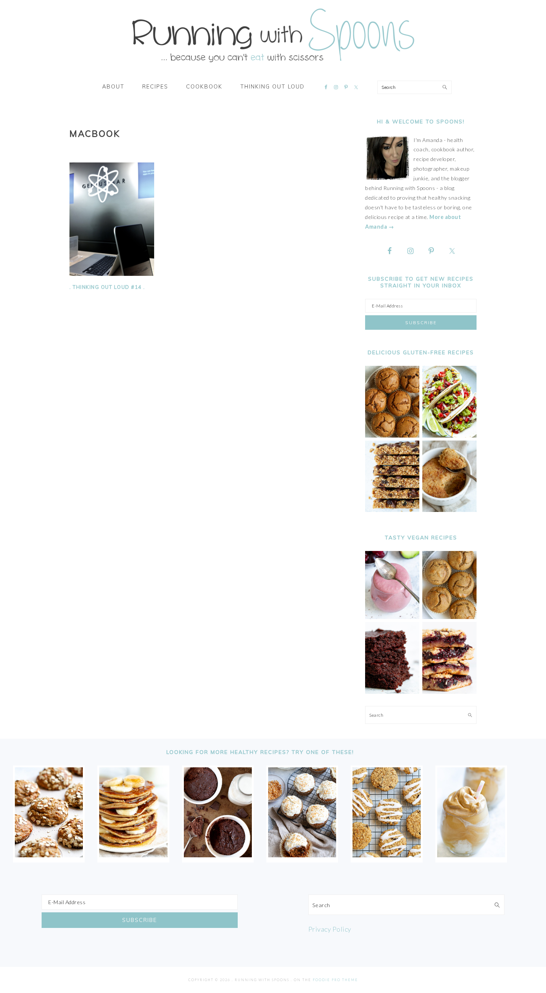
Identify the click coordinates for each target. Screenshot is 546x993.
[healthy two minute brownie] (218, 855)
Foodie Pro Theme (335, 980)
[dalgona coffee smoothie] (471, 855)
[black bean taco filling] (449, 435)
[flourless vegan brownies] (392, 692)
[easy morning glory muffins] (392, 435)
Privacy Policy (329, 929)
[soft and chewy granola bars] (392, 510)
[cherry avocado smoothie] (392, 617)
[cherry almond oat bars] (449, 692)
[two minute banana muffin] (449, 510)
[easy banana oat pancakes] (133, 855)
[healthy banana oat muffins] (49, 855)
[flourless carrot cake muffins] (302, 855)
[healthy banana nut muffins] (449, 617)
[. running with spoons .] (273, 64)
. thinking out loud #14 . (107, 287)
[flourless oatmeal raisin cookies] (386, 855)
